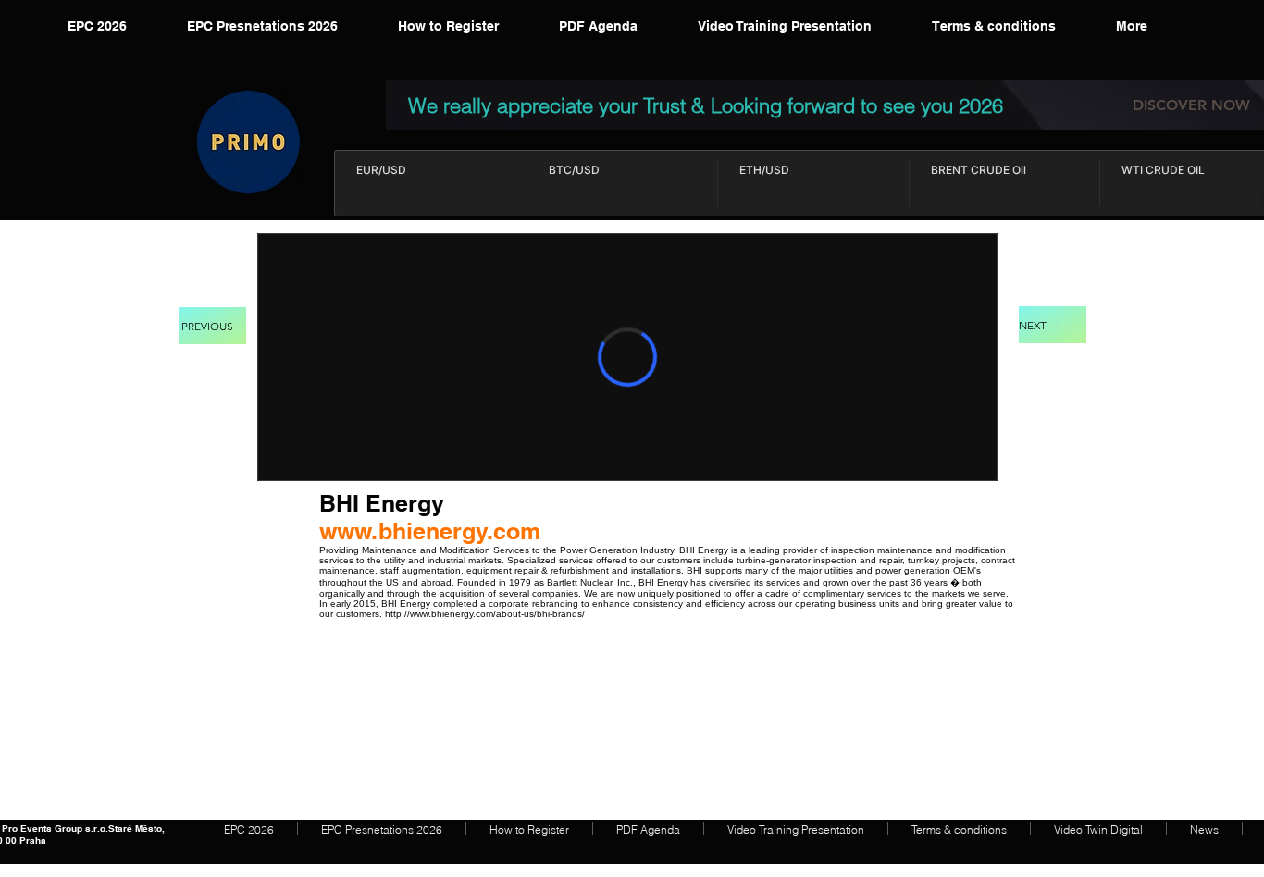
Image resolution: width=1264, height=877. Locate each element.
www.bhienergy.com (429, 531)
